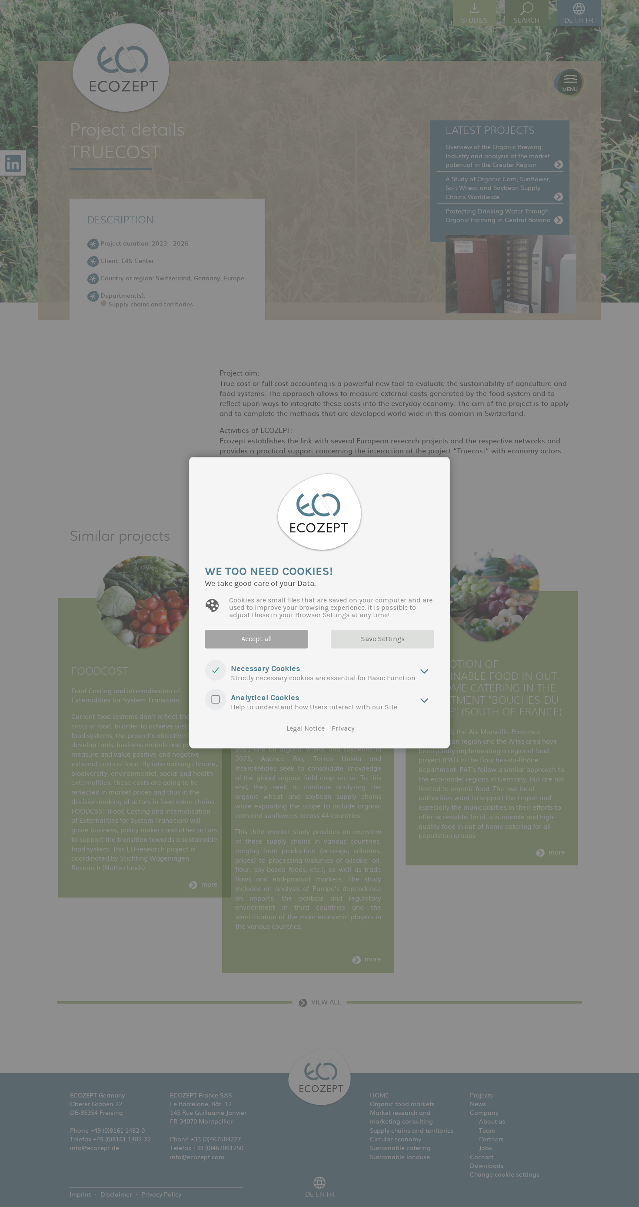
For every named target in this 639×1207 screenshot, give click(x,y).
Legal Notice (305, 728)
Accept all (256, 639)
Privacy (343, 728)
